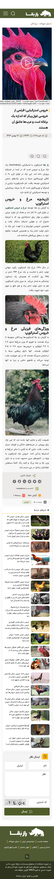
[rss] (27, 856)
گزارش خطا (32, 495)
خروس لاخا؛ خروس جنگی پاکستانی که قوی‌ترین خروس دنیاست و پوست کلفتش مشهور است (16, 677)
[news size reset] (37, 156)
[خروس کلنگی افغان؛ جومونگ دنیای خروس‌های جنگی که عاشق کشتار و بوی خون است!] (39, 664)
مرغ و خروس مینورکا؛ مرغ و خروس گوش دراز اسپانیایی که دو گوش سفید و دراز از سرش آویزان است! (16, 533)
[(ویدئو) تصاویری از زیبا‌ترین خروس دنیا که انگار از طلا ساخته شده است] (39, 729)
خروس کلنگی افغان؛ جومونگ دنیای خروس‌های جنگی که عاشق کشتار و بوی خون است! (17, 663)
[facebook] (14, 481)
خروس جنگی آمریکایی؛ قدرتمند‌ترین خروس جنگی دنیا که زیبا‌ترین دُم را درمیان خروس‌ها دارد (17, 689)
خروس (26, 502)
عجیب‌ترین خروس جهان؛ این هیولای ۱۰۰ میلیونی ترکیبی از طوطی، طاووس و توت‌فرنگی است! (17, 741)
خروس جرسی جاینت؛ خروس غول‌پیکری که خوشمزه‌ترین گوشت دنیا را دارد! (17, 637)
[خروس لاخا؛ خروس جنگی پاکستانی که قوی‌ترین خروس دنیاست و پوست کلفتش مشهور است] (39, 678)
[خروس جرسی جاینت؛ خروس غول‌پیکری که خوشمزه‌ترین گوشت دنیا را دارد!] (39, 638)
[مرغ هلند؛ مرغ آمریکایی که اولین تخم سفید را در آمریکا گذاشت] (39, 547)
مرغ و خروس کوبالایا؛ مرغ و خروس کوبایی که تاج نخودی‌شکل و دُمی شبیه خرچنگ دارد (17, 558)
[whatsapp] (29, 481)
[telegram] (39, 481)
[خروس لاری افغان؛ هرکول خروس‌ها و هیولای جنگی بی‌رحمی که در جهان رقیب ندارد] (39, 651)
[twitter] (34, 481)
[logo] (38, 13)
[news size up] (32, 156)
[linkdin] (24, 481)
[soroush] (19, 481)
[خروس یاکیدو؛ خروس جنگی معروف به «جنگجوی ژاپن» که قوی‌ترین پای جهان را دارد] (39, 715)
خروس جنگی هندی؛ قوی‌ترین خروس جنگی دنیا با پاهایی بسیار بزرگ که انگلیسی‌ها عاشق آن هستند (17, 625)
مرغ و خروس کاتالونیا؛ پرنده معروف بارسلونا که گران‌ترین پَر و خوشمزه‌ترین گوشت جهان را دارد (17, 585)
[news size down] (43, 156)
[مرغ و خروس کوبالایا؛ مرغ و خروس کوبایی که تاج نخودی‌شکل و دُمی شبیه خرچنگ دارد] (39, 559)
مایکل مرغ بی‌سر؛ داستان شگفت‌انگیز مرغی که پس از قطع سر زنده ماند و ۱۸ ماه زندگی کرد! (17, 597)
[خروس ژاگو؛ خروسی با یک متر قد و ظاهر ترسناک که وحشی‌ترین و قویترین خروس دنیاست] (39, 573)
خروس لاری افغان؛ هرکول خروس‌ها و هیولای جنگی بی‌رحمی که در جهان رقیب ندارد (17, 650)
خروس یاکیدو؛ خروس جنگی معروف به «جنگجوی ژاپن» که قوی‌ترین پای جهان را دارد (19, 714)
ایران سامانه (21, 876)
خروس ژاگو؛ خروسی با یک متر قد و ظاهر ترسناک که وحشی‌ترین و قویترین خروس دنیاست (17, 572)
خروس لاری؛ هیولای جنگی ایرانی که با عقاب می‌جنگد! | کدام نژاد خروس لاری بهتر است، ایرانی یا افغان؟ (17, 702)
